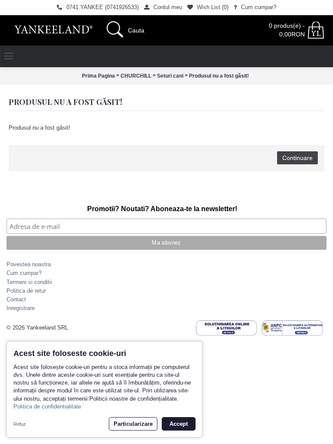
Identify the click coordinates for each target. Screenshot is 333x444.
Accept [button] (179, 424)
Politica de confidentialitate (47, 406)
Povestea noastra (29, 264)
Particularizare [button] (133, 424)
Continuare (297, 157)
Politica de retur (26, 290)
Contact (16, 299)
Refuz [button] (19, 424)
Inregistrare (21, 308)
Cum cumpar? (24, 273)
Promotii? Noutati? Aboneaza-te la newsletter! (162, 208)
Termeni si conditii (29, 282)
